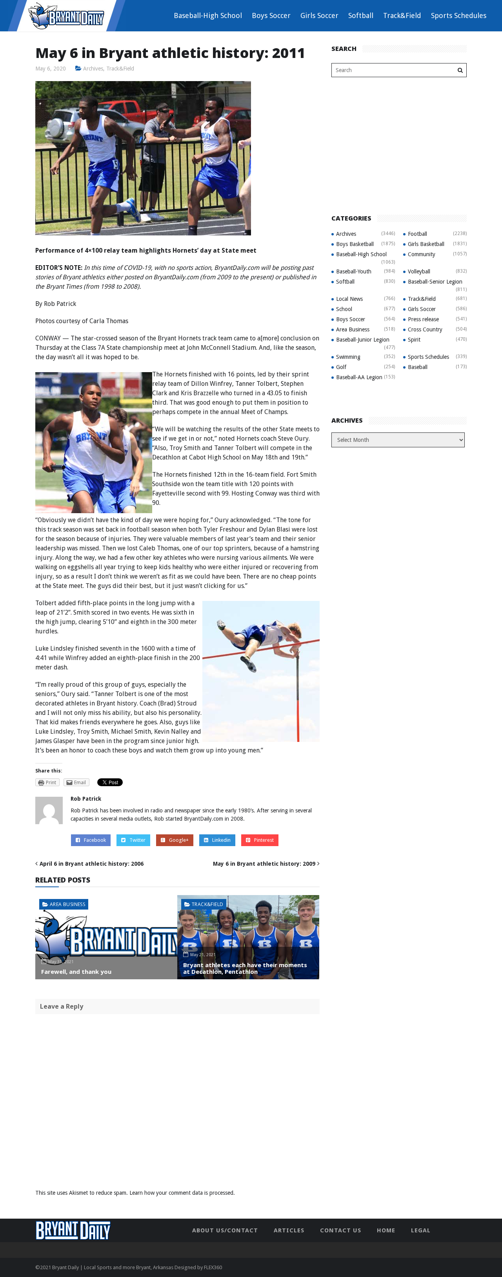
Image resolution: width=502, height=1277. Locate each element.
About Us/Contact (225, 1230)
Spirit (414, 339)
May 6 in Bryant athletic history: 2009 (264, 864)
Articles (289, 1230)
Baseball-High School (208, 15)
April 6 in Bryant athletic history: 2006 (92, 864)
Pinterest (264, 840)
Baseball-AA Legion (359, 377)
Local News (349, 299)
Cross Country (425, 329)
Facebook (95, 840)
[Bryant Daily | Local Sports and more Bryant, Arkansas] (67, 15)
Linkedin (221, 840)
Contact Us (340, 1230)
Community (421, 254)
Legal (421, 1230)
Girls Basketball (426, 244)
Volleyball (419, 271)
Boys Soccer (271, 15)
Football (417, 234)
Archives (93, 68)
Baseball (417, 367)
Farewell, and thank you (76, 971)
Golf (341, 367)
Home (386, 1230)
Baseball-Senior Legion (435, 282)
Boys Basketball (355, 244)
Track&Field (402, 15)
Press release (423, 319)
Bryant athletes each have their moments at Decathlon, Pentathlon (245, 968)
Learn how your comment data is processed (181, 1193)
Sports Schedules (458, 15)
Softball (360, 15)
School (344, 309)
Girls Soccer (319, 15)
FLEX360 (213, 1267)
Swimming (348, 357)
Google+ (179, 840)
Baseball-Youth (353, 271)
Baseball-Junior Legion (362, 339)
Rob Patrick (86, 799)
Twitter (137, 840)
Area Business (67, 904)
